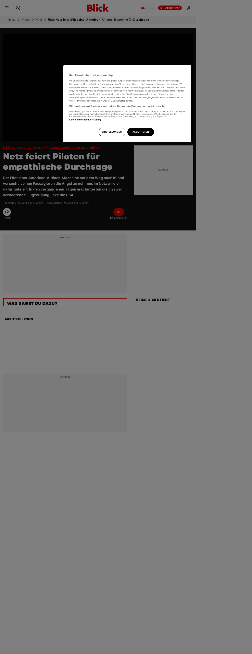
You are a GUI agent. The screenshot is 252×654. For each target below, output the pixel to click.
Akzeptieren (140, 132)
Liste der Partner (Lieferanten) (85, 119)
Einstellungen (112, 132)
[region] (127, 103)
